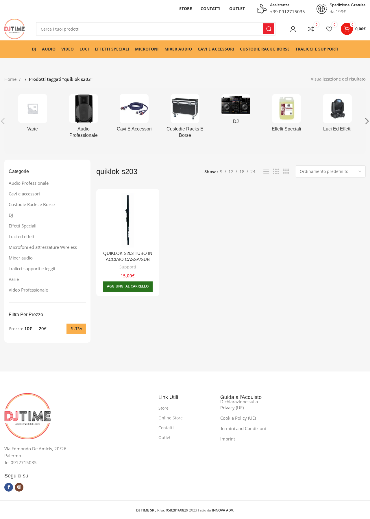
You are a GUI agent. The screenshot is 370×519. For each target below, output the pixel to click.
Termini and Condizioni (243, 428)
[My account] (293, 29)
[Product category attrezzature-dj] (235, 111)
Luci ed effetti (22, 236)
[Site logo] (14, 28)
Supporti (127, 267)
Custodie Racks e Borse (32, 204)
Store (163, 408)
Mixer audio (21, 258)
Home (11, 79)
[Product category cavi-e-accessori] (134, 114)
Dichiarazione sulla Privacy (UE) (239, 404)
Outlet (164, 437)
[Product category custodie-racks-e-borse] (185, 118)
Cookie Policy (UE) (238, 418)
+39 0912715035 (287, 11)
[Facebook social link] (8, 487)
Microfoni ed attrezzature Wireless (43, 247)
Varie (14, 279)
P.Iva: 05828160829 (162, 510)
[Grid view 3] (276, 172)
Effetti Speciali (22, 226)
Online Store (170, 418)
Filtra (76, 328)
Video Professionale (28, 290)
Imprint (227, 439)
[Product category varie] (32, 114)
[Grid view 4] (286, 172)
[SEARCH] (268, 28)
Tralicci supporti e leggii (32, 268)
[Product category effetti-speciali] (286, 114)
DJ (11, 215)
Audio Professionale (29, 183)
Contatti (166, 427)
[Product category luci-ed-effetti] (337, 114)
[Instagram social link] (19, 487)
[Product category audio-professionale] (83, 118)
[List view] (266, 172)
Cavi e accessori (24, 194)
